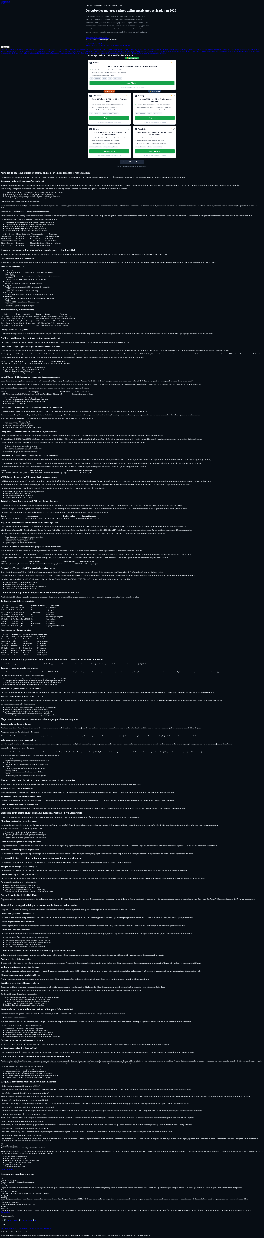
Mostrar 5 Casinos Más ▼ (132, 162)
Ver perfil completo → (8, 1169)
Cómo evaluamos (33, 1228)
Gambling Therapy (11, 1220)
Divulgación (23, 1228)
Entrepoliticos (5, 2)
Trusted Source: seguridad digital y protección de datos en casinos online (224, 51)
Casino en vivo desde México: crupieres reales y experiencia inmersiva (73, 51)
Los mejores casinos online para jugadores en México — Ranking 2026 (81, 49)
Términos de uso (13, 1228)
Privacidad (4, 1228)
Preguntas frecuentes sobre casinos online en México (148, 53)
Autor (3, 3)
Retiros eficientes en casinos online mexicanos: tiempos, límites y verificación (173, 51)
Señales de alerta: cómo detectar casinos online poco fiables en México (61, 53)
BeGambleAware (25, 1220)
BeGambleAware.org (142, 166)
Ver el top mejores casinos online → (97, 38)
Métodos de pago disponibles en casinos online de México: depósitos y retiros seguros (29, 49)
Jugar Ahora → (132, 83)
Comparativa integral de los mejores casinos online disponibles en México (169, 49)
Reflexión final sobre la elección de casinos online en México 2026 (107, 53)
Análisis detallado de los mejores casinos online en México (125, 49)
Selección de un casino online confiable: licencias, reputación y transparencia (122, 51)
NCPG (35, 1220)
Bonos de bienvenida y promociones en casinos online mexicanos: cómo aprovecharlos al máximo (226, 49)
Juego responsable (45, 1228)
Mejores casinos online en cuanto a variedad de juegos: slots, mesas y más (25, 51)
